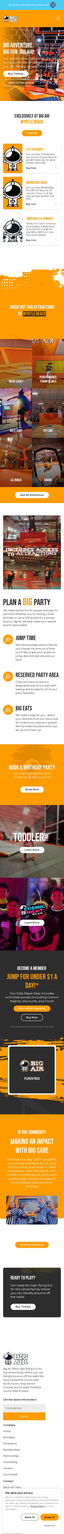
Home (7, 1431)
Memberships (11, 1449)
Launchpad (10, 1474)
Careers (8, 1468)
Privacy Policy (37, 1506)
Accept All (49, 1517)
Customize (49, 1525)
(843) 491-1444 (12, 1487)
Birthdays (9, 1437)
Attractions (10, 1443)
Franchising (10, 1462)
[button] (58, 18)
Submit (24, 1416)
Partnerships (11, 1455)
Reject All (30, 1517)
